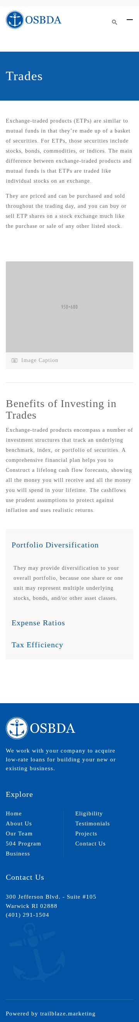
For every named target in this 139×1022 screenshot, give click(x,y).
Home (14, 813)
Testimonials (92, 823)
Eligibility (89, 813)
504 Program (23, 843)
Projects (86, 833)
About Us (19, 823)
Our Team (19, 833)
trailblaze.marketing (68, 1013)
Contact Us (90, 843)
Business (18, 853)
